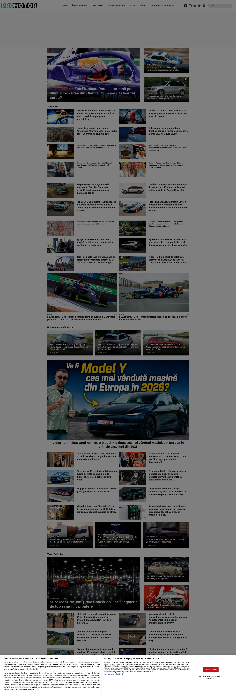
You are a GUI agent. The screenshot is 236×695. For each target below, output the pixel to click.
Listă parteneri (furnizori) (113, 674)
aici (41, 682)
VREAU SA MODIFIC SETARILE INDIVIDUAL (210, 677)
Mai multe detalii (31, 669)
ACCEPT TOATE (211, 670)
